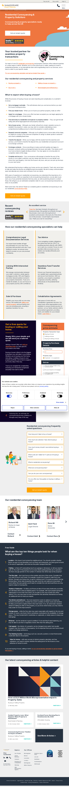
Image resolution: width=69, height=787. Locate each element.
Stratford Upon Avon (38, 754)
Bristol (25, 755)
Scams (53, 780)
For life (11, 10)
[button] (17, 33)
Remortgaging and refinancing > (48, 88)
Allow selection (34, 407)
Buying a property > (14, 83)
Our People (18, 753)
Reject (12, 407)
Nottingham (27, 762)
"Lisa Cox (32, 209)
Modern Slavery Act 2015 (45, 780)
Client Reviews (17, 756)
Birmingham (27, 753)
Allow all (56, 407)
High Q (64, 1)
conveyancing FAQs (20, 188)
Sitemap (17, 765)
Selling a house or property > (47, 83)
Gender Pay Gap (28, 780)
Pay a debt (56, 1)
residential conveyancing (26, 63)
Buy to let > (12, 88)
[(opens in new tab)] (60, 753)
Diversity (35, 780)
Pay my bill (46, 1)
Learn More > (46, 314)
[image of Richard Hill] (14, 513)
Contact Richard (11, 535)
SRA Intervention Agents (18, 768)
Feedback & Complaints (18, 762)
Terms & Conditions (11, 780)
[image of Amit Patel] (33, 513)
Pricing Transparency (33, 782)
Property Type (47, 355)
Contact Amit (32, 536)
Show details (60, 402)
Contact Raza (52, 536)
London (26, 760)
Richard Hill (13, 522)
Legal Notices (20, 780)
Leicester (26, 758)
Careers (17, 759)
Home (6, 10)
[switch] (26, 396)
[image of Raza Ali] (53, 513)
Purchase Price (47, 349)
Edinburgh (37, 764)
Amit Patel (32, 524)
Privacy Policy (59, 780)
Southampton (38, 761)
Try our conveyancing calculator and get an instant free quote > (25, 73)
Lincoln (36, 756)
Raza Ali (51, 523)
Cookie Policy (23, 782)
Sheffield (36, 759)
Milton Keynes (28, 765)
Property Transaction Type (51, 331)
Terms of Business (44, 782)
